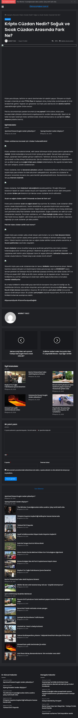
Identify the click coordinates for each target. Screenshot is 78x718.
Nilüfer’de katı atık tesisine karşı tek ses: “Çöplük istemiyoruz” (40, 585)
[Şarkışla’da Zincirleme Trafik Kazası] (10, 620)
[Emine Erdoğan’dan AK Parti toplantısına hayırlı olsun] (10, 564)
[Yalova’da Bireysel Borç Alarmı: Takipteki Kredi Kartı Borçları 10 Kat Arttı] (10, 638)
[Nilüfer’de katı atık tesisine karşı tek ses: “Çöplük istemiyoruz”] (10, 587)
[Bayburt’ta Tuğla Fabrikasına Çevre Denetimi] (15, 377)
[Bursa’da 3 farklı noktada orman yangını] (10, 611)
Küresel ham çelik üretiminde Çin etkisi (12, 409)
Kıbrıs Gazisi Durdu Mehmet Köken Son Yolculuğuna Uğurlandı (40, 552)
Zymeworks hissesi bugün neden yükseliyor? (38, 396)
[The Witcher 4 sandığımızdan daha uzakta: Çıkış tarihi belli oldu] (10, 510)
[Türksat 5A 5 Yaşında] (10, 528)
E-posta (8, 462)
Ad (6, 455)
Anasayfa (9, 15)
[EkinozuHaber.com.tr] (39, 6)
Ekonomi (16, 15)
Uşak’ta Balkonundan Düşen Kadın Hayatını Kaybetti (36, 534)
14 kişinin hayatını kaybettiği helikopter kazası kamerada (38, 516)
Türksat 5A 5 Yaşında (25, 525)
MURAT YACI (12, 41)
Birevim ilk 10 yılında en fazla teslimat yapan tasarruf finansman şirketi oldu (63, 387)
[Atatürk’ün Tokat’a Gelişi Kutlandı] (10, 629)
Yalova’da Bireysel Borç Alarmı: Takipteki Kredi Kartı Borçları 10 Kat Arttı (43, 635)
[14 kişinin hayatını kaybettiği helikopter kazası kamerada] (10, 519)
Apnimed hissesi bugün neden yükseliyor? (20, 131)
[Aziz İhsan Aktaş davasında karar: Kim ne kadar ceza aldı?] (10, 656)
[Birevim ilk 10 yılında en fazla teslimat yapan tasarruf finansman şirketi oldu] (63, 377)
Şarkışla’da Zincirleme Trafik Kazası (30, 617)
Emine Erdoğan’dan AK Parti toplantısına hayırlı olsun (37, 561)
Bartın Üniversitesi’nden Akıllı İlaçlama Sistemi (37, 373)
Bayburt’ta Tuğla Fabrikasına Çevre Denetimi (15, 386)
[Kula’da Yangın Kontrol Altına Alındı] (10, 546)
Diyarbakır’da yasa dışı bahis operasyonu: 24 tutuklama (61, 410)
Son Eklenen (39, 489)
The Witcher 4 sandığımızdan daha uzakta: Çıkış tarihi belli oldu (36, 2)
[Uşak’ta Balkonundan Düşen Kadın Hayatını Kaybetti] (10, 537)
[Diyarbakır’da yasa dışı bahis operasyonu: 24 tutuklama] (63, 400)
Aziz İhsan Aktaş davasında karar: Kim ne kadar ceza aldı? (38, 653)
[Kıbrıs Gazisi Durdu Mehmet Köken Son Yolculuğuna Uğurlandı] (10, 555)
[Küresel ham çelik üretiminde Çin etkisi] (15, 400)
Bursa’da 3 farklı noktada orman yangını (32, 608)
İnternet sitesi (44, 462)
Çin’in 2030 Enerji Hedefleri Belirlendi (18, 594)
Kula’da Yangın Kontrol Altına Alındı (30, 543)
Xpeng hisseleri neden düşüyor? (52, 131)
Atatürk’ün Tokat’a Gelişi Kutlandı (30, 626)
